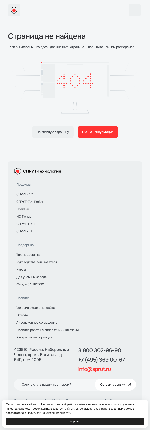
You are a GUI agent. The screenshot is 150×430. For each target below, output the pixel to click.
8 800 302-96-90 (99, 350)
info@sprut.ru (94, 369)
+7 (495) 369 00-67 (101, 359)
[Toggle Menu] (135, 10)
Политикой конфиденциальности (48, 413)
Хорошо (75, 421)
